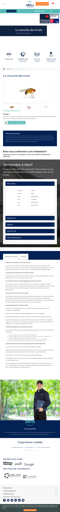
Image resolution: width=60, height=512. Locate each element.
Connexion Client (11, 11)
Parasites (9, 69)
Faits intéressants (14, 238)
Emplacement (7, 488)
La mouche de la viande (43, 447)
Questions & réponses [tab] (11, 256)
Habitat (10, 224)
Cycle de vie (11, 231)
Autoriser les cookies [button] (30, 510)
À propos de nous (8, 494)
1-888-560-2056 (39, 11)
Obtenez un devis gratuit (38, 4)
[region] (11, 107)
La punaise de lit (29, 447)
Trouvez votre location (24, 11)
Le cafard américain (16, 447)
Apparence (11, 218)
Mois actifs (11, 184)
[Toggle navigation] (3, 3)
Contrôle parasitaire (9, 491)
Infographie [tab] (23, 256)
